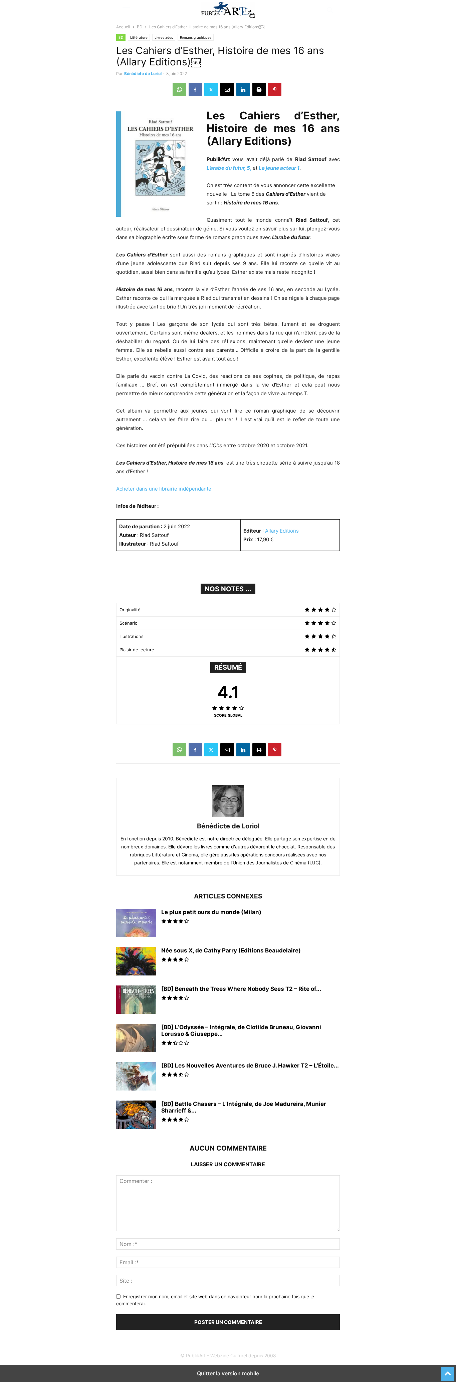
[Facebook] (195, 89)
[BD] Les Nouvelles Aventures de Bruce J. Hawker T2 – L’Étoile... (250, 1065)
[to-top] (447, 1371)
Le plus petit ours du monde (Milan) (211, 912)
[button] (126, 10)
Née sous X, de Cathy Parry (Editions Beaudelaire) (231, 950)
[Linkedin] (243, 89)
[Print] (259, 89)
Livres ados (164, 37)
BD (140, 26)
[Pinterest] (274, 89)
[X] (211, 89)
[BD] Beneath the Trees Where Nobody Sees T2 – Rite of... (241, 988)
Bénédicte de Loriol (143, 73)
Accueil (123, 26)
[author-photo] (228, 817)
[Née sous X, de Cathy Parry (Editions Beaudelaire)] (136, 962)
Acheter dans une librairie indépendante (163, 489)
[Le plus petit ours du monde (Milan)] (136, 928)
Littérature (139, 37)
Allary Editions (282, 531)
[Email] (227, 89)
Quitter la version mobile (228, 1373)
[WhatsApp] (179, 89)
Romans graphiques (195, 37)
